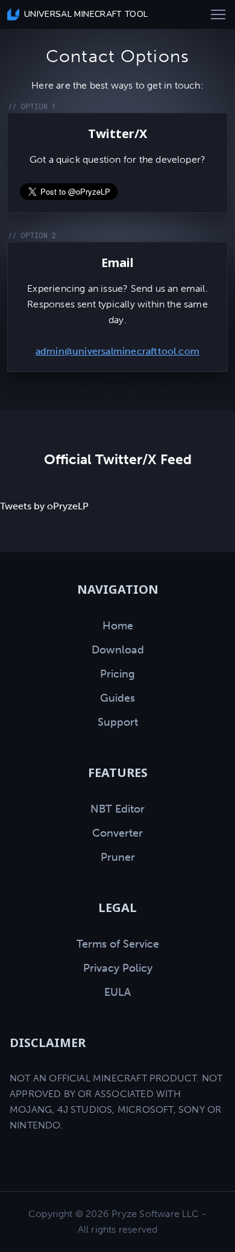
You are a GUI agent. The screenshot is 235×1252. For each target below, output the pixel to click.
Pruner (118, 857)
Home (117, 625)
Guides (117, 698)
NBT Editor (117, 809)
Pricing (117, 674)
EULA (117, 992)
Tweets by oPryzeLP (44, 506)
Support (118, 722)
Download (118, 649)
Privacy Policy (117, 968)
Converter (117, 833)
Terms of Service (118, 944)
